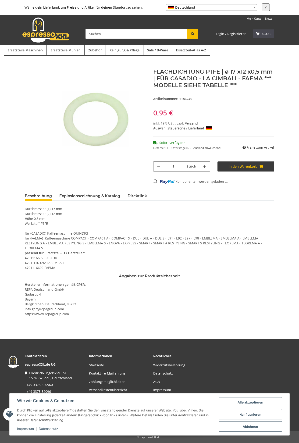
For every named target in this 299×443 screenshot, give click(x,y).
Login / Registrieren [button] (231, 34)
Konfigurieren (250, 414)
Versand (191, 123)
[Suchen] (192, 34)
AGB (156, 381)
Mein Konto (254, 19)
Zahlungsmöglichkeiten (107, 381)
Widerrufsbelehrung (169, 365)
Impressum (25, 429)
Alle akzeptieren (250, 402)
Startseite (96, 365)
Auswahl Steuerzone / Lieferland (179, 128)
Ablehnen (250, 427)
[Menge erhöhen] (204, 166)
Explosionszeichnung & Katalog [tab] (89, 196)
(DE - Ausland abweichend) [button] (203, 148)
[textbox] (211, 7)
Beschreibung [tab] (38, 196)
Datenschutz (48, 429)
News (268, 19)
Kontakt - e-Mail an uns (107, 373)
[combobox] (211, 7)
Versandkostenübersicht (108, 390)
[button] (263, 33)
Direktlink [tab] (137, 196)
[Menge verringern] (158, 166)
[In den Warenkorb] (28, 65)
